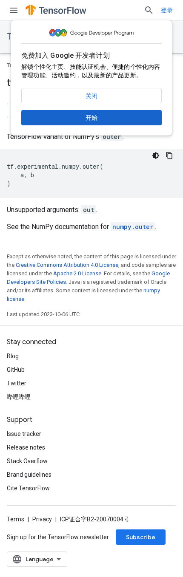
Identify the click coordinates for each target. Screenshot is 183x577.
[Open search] (149, 10)
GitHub (16, 369)
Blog (13, 356)
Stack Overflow (27, 461)
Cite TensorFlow (28, 488)
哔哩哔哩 (19, 396)
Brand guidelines (29, 474)
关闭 (91, 96)
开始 (91, 118)
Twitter (16, 383)
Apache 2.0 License (77, 273)
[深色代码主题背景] (156, 155)
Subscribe (140, 537)
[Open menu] (13, 10)
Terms (15, 519)
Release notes (26, 447)
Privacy (42, 519)
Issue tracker (24, 433)
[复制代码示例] (169, 155)
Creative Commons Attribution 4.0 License (67, 265)
